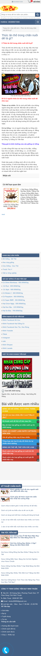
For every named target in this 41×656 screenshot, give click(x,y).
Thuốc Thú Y (7, 269)
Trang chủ (6, 28)
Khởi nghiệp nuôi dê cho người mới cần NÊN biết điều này (24, 490)
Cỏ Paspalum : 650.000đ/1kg (13, 296)
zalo (4, 341)
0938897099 (18, 2)
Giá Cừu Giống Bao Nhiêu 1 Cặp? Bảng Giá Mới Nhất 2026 (23, 544)
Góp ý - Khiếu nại (8, 635)
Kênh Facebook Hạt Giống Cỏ (13, 323)
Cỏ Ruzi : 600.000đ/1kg (11, 286)
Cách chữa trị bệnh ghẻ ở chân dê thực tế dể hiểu (19, 506)
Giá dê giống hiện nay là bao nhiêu (16, 437)
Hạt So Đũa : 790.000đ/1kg (12, 311)
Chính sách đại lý (8, 632)
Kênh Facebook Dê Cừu (11, 320)
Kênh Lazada (7, 348)
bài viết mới (15, 28)
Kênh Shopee (8, 345)
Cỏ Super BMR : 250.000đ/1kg (14, 300)
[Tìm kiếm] (37, 14)
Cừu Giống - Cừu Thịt (10, 266)
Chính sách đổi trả (8, 629)
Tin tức (4, 619)
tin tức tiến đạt (9, 532)
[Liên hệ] (6, 650)
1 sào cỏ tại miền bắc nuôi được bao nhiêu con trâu (19, 526)
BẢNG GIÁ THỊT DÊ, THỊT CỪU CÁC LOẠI (18, 447)
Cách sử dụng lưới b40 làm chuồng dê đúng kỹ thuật (20, 515)
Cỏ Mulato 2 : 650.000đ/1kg (13, 293)
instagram (6, 338)
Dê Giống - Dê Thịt (9, 259)
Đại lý (4, 613)
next (3, 214)
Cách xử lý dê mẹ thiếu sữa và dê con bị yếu (17, 510)
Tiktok (5, 334)
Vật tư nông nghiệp (10, 273)
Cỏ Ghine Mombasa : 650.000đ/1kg (15, 282)
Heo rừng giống (8, 262)
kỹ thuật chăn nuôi (11, 486)
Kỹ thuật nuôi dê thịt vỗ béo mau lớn (17, 421)
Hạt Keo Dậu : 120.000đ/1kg (13, 307)
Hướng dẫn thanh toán (10, 626)
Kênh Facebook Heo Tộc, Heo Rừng (16, 327)
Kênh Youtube (8, 331)
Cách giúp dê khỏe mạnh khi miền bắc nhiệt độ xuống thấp (23, 497)
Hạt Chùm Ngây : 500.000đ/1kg (14, 303)
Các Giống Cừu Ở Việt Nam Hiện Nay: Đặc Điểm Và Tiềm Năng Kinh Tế (24, 536)
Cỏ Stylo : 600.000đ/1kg (11, 289)
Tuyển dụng (6, 616)
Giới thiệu (5, 610)
